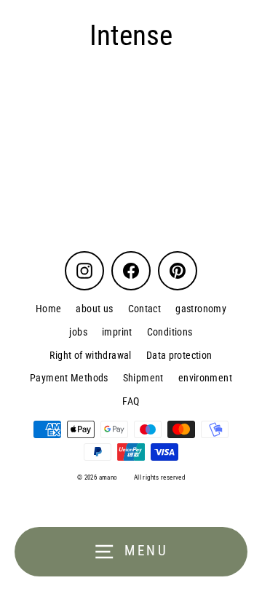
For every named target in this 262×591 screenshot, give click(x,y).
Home (49, 308)
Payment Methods (69, 378)
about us (94, 308)
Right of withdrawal (90, 355)
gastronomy (200, 308)
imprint (117, 332)
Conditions (170, 332)
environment (205, 378)
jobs (78, 332)
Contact (145, 308)
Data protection (179, 355)
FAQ (130, 401)
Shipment (143, 378)
